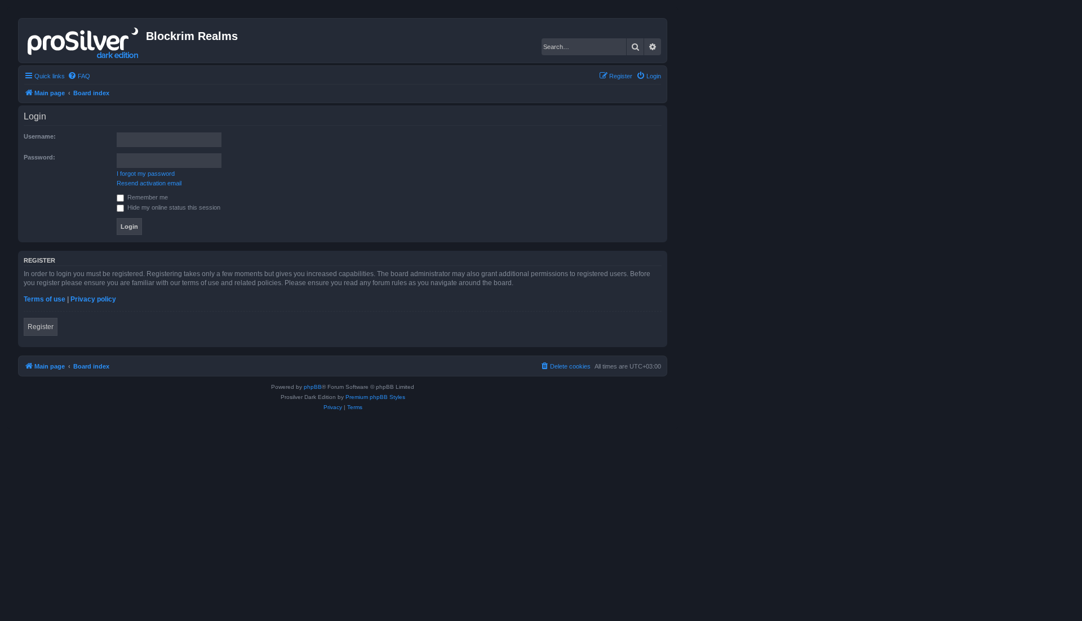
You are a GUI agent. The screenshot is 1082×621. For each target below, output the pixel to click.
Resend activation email (149, 183)
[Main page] (83, 40)
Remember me (147, 197)
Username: (40, 136)
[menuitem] (79, 76)
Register (41, 327)
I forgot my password (146, 173)
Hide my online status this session (173, 207)
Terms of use (44, 299)
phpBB (313, 387)
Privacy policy (93, 299)
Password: (39, 157)
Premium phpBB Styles (375, 397)
